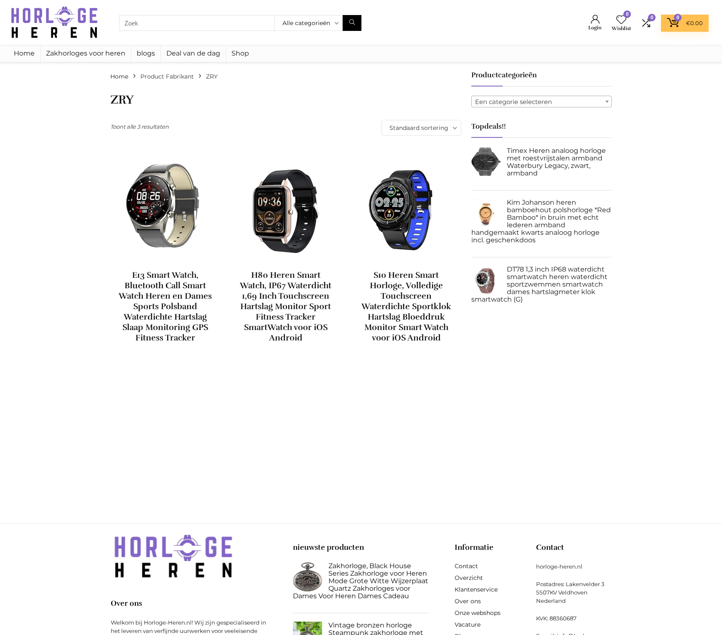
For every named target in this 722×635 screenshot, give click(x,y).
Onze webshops (478, 613)
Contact (466, 566)
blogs (146, 53)
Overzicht (469, 578)
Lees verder (165, 353)
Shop (240, 53)
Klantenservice (476, 589)
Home (24, 53)
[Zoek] (352, 23)
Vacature (467, 624)
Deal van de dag (193, 53)
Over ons (468, 601)
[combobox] (541, 101)
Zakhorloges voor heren (85, 53)
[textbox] (541, 102)
